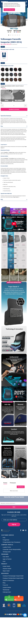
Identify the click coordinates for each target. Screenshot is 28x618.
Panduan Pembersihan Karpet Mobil (13, 578)
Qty (1, 102)
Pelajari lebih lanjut (9, 9)
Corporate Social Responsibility (12, 549)
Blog (4, 582)
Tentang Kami (7, 551)
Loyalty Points (7, 547)
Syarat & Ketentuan (8, 580)
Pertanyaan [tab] (13, 482)
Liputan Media (7, 587)
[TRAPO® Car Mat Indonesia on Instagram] (26, 530)
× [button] (24, 3)
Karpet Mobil (6, 566)
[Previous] (2, 22)
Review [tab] (5, 482)
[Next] (25, 22)
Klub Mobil (6, 556)
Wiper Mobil (6, 571)
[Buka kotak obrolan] (25, 615)
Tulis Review (21, 486)
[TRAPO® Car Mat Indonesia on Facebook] (21, 530)
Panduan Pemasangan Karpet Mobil (13, 576)
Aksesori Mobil (7, 568)
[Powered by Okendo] (6, 487)
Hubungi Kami (7, 592)
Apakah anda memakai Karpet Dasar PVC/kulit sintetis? (12, 86)
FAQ (2, 199)
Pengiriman (6, 540)
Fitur (2, 126)
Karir (4, 561)
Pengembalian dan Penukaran (11, 542)
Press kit (5, 585)
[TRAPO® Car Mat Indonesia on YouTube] (23, 530)
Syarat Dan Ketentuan (6, 115)
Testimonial (6, 589)
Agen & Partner (7, 559)
